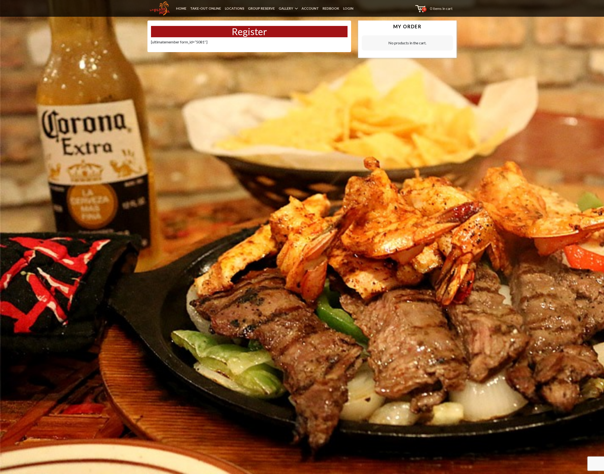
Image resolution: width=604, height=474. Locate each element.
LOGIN (348, 8)
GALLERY (286, 8)
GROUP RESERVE (261, 8)
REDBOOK (331, 8)
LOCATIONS (234, 8)
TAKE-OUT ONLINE (205, 8)
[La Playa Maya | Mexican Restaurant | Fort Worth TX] (160, 8)
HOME (181, 8)
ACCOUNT (310, 8)
